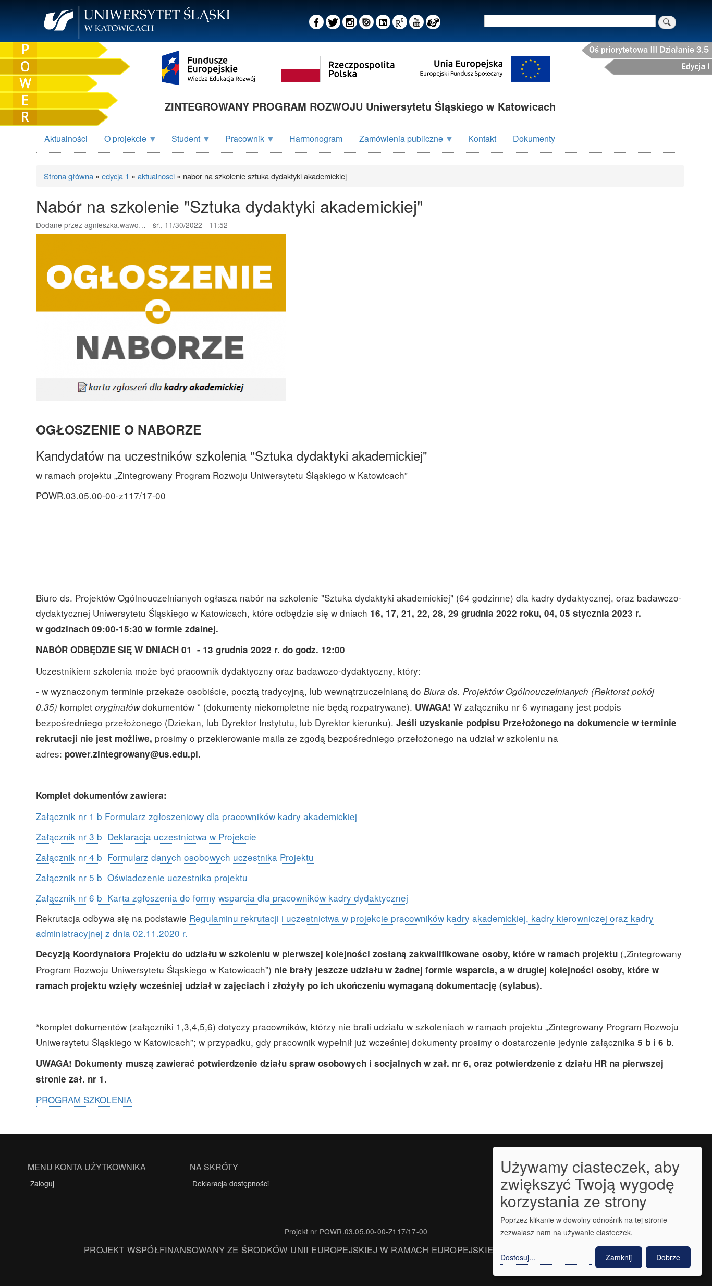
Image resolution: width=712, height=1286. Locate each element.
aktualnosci (156, 176)
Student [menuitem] (181, 142)
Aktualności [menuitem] (66, 139)
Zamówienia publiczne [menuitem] (397, 142)
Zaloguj (42, 1183)
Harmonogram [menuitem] (315, 139)
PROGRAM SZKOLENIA (84, 1099)
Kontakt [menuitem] (482, 139)
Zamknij (619, 1257)
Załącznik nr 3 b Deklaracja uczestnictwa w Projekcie (146, 836)
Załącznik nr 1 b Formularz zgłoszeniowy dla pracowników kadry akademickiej (196, 816)
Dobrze (668, 1257)
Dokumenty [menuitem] (534, 139)
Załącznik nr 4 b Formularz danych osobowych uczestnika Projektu (175, 856)
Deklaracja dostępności (230, 1183)
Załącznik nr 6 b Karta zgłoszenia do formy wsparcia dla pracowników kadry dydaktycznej (222, 897)
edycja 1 (115, 176)
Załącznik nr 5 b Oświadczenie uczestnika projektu (142, 877)
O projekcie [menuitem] (121, 142)
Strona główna (68, 176)
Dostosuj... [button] (517, 1257)
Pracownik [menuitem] (240, 142)
